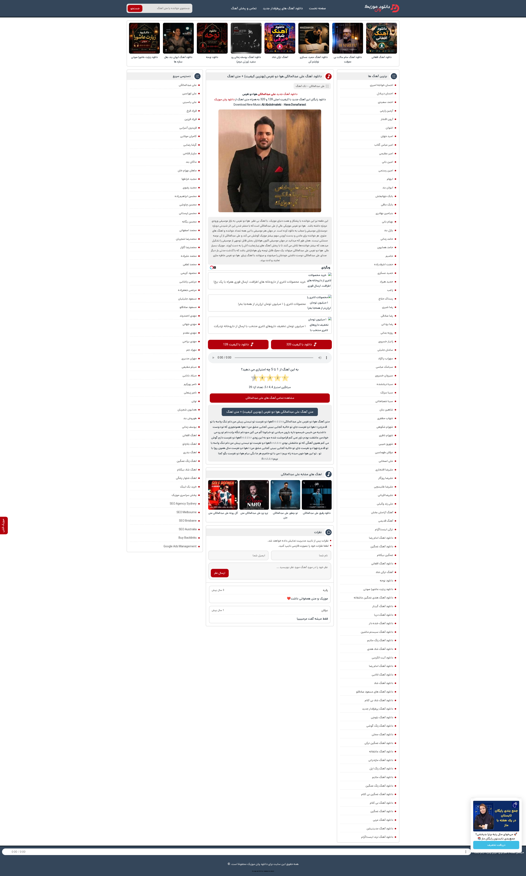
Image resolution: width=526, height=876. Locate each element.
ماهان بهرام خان (187, 170)
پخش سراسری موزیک (184, 495)
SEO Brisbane (188, 521)
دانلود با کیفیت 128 (236, 344)
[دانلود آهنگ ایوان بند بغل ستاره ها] (178, 38)
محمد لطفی (190, 264)
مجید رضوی (190, 188)
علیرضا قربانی (385, 495)
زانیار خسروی (385, 341)
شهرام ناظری (386, 435)
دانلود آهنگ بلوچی (382, 717)
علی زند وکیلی (385, 504)
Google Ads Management (180, 546)
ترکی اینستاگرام (384, 529)
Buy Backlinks (188, 538)
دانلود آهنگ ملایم (382, 777)
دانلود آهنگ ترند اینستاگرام (377, 837)
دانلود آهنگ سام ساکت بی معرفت (348, 59)
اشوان (389, 128)
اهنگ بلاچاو (189, 444)
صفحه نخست (317, 8)
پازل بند (388, 230)
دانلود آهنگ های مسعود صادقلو (374, 692)
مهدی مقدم (190, 333)
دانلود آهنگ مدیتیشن (380, 828)
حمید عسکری (385, 273)
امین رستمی (385, 170)
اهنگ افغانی (189, 435)
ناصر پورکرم (190, 384)
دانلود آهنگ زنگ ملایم (380, 640)
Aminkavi (266, 871)
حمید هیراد (386, 282)
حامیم (389, 256)
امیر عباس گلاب (383, 145)
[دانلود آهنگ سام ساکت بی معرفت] (347, 38)
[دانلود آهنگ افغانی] (381, 38)
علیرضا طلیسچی (383, 487)
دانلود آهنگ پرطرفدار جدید (377, 709)
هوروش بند (190, 418)
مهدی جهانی (189, 324)
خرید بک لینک (188, 487)
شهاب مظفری (385, 418)
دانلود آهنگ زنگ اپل (381, 768)
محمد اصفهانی (188, 230)
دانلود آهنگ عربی (383, 820)
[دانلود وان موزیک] (382, 8)
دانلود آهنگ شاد (383, 683)
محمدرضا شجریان (186, 239)
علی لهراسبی (189, 93)
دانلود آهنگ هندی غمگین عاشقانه (373, 598)
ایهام (390, 179)
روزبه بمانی (387, 333)
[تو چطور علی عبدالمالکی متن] (285, 495)
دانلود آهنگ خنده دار (381, 623)
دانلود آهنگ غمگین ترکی (379, 743)
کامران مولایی (188, 136)
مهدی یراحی (189, 341)
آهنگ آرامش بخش (382, 512)
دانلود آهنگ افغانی (381, 57)
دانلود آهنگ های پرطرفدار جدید (283, 8)
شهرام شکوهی (384, 427)
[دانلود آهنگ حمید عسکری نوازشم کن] (313, 38)
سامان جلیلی (385, 350)
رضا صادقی (387, 316)
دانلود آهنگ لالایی (382, 675)
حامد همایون (385, 247)
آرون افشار (387, 119)
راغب (390, 290)
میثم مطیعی (189, 367)
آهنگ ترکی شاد (280, 57)
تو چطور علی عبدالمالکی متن (285, 515)
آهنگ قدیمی (385, 521)
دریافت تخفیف (496, 845)
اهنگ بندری (190, 452)
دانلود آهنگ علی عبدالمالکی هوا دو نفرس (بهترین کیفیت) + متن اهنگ (274, 76)
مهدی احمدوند (188, 316)
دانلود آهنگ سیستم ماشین (377, 632)
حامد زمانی (387, 239)
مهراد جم (191, 350)
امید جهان (387, 136)
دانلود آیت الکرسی (382, 658)
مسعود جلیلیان (187, 299)
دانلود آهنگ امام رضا (381, 666)
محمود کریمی (189, 273)
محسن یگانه (189, 222)
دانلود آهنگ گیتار (382, 606)
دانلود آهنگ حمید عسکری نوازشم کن (314, 59)
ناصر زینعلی (190, 393)
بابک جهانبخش (384, 196)
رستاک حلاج (385, 299)
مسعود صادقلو (188, 307)
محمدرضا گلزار (188, 247)
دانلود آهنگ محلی (382, 734)
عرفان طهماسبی (384, 452)
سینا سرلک (386, 393)
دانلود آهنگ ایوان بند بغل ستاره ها (178, 59)
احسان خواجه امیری (381, 85)
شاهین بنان (386, 410)
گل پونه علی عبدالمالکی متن (223, 513)
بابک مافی (387, 205)
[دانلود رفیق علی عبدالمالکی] (316, 495)
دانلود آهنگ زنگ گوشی (379, 726)
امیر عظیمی (386, 153)
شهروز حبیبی (386, 444)
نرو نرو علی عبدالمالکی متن (254, 513)
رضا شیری (387, 307)
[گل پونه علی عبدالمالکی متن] (223, 495)
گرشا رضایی (190, 145)
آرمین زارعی (386, 111)
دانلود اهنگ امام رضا (381, 538)
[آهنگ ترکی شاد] (279, 38)
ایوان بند (387, 188)
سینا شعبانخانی (384, 401)
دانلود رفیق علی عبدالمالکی (317, 513)
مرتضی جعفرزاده (187, 290)
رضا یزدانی (387, 324)
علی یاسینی (190, 102)
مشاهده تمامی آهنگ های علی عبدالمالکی (270, 398)
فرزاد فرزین (191, 119)
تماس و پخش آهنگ (244, 8)
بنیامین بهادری (384, 213)
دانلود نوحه (212, 57)
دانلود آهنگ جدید (286, 94)
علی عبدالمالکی (317, 86)
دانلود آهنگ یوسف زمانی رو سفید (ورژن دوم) (246, 59)
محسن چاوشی (188, 205)
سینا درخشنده (385, 384)
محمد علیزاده (189, 256)
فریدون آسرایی (188, 128)
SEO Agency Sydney (183, 504)
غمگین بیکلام (385, 555)
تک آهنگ (301, 86)
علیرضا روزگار (385, 478)
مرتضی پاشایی (188, 282)
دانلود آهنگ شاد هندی (380, 649)
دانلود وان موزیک (224, 99)
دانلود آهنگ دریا (383, 615)
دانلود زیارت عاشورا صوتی (144, 57)
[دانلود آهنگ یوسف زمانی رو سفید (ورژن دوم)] (246, 38)
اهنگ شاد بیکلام (187, 470)
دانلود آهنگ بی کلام (381, 803)
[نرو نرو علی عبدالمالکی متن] (254, 495)
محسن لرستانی (188, 213)
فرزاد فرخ (192, 111)
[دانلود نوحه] (212, 38)
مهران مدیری (189, 358)
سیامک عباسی (384, 367)
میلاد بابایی (189, 375)
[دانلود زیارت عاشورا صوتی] (144, 38)
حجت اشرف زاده (383, 264)
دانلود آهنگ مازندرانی (380, 760)
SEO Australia (188, 529)
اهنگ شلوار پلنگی (186, 478)
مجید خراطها (189, 179)
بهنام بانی (387, 222)
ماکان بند (191, 162)
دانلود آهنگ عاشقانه (381, 751)
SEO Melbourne (186, 512)
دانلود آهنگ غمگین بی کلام (377, 794)
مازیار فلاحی (190, 153)
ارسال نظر (219, 573)
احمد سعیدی (385, 102)
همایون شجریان (187, 410)
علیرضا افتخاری (384, 470)
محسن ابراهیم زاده (186, 196)
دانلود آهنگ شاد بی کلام (379, 700)
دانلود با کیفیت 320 (299, 344)
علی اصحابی (386, 461)
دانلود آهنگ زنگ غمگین (379, 786)
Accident (271, 871)
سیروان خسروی (384, 375)
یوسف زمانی (189, 427)
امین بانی (387, 162)
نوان (194, 401)
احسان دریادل (385, 93)
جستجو (135, 8)
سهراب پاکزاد (385, 358)
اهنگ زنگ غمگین (187, 461)
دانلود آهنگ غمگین (381, 546)
